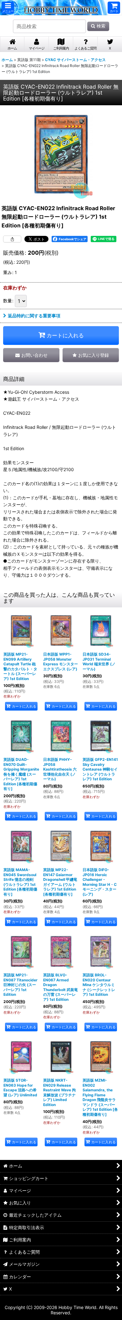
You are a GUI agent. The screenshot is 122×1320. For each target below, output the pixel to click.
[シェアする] (12, 239)
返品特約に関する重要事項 (34, 315)
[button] (8, 8)
